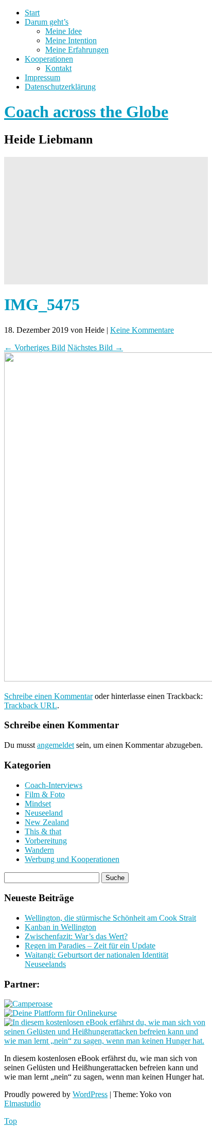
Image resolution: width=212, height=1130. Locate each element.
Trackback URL (30, 705)
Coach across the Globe (86, 111)
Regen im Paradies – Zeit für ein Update (90, 945)
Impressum (42, 77)
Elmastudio (22, 1103)
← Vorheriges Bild (34, 347)
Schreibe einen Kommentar (48, 696)
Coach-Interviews (53, 785)
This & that (43, 831)
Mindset (38, 803)
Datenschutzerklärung (60, 86)
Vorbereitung (46, 840)
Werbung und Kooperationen (72, 859)
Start (32, 12)
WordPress (90, 1094)
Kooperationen (49, 59)
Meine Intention (71, 40)
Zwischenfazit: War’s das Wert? (76, 936)
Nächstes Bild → (95, 347)
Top (10, 1121)
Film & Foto (45, 794)
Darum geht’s (46, 21)
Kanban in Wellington (60, 927)
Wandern (39, 850)
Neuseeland (44, 813)
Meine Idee (63, 31)
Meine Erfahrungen (77, 49)
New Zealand (47, 822)
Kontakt (58, 68)
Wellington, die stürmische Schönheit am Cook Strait (110, 917)
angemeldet (55, 745)
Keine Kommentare (142, 330)
